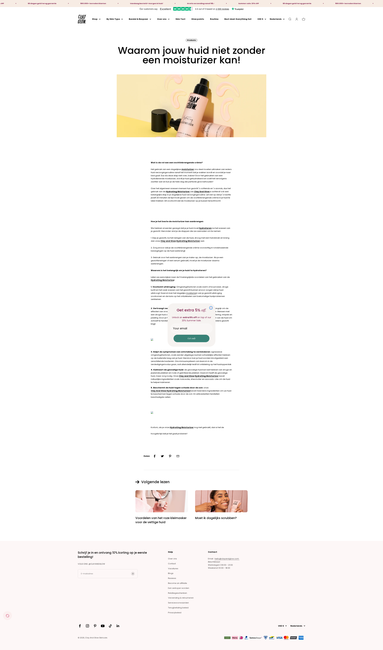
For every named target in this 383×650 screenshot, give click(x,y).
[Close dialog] (210, 307)
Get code (192, 338)
